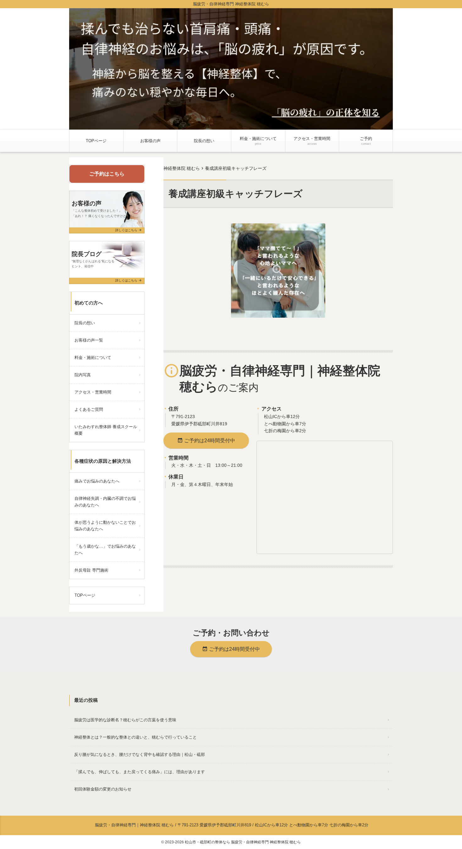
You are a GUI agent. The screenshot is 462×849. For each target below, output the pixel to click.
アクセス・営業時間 (312, 140)
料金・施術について (258, 140)
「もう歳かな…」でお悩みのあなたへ (105, 549)
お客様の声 (150, 140)
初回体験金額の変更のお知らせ (102, 789)
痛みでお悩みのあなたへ (96, 481)
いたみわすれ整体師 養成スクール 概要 (107, 430)
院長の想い (204, 140)
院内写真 (82, 374)
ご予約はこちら (106, 173)
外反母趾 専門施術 (91, 570)
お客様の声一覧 (88, 340)
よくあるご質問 (88, 409)
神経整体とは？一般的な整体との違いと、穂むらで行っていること (135, 737)
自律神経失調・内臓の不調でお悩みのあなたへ (105, 501)
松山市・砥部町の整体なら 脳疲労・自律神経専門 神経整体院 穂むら (243, 842)
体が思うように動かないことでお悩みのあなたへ (105, 525)
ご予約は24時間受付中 (206, 440)
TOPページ (96, 140)
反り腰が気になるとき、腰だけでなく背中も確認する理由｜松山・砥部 (139, 754)
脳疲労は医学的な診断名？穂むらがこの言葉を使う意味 (125, 720)
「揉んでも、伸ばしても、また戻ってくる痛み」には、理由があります (139, 771)
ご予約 (366, 140)
